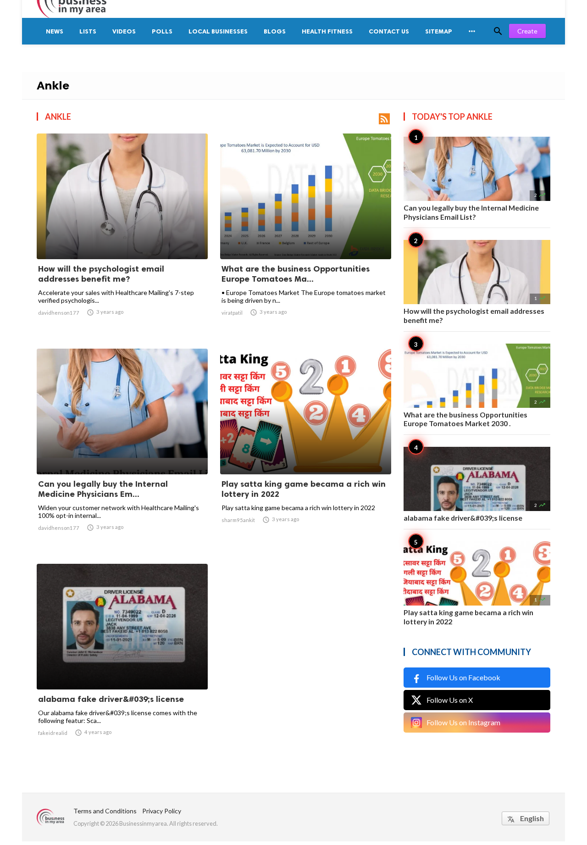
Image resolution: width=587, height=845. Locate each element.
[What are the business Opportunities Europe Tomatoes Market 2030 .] (305, 235)
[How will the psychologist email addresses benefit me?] (122, 235)
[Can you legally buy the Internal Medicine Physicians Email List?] (122, 450)
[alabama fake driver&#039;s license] (122, 665)
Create (527, 31)
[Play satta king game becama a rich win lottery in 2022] (305, 450)
